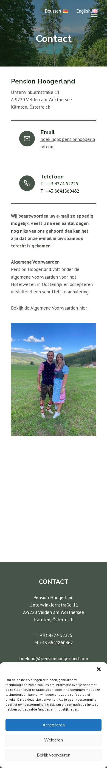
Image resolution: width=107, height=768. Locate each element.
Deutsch (53, 11)
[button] (99, 669)
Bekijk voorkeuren (53, 755)
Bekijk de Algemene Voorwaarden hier (49, 308)
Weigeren (53, 740)
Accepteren (54, 725)
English (83, 11)
